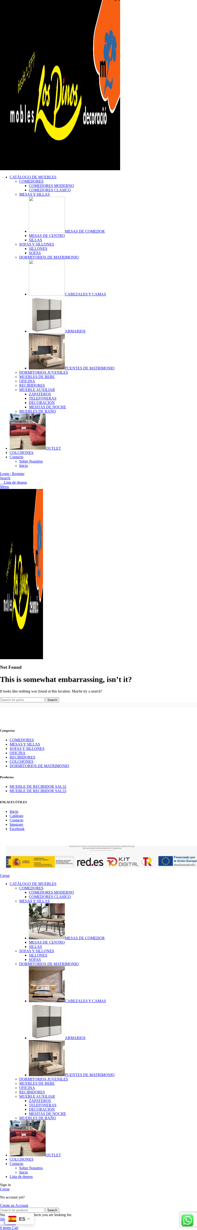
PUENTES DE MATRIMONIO (90, 368)
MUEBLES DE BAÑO (37, 411)
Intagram (16, 824)
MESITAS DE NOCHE (47, 407)
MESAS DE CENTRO (47, 236)
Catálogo (16, 816)
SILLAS (35, 240)
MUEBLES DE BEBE (37, 377)
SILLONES (38, 249)
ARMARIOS (75, 331)
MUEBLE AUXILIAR (37, 390)
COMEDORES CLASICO (50, 190)
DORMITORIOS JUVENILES (43, 372)
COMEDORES (31, 181)
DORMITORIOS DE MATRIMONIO (49, 257)
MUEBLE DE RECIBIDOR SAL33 (38, 791)
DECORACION (42, 403)
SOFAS (35, 253)
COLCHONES (21, 762)
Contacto (16, 820)
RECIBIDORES (32, 385)
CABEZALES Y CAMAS (85, 294)
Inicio (23, 466)
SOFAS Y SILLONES (36, 244)
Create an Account (14, 1205)
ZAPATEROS (40, 394)
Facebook (17, 829)
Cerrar (5, 876)
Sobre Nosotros (31, 461)
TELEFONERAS (42, 398)
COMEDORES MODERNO (51, 186)
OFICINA (27, 381)
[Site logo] (60, 169)
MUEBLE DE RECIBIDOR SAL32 (38, 786)
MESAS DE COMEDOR (85, 231)
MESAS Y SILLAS (34, 194)
